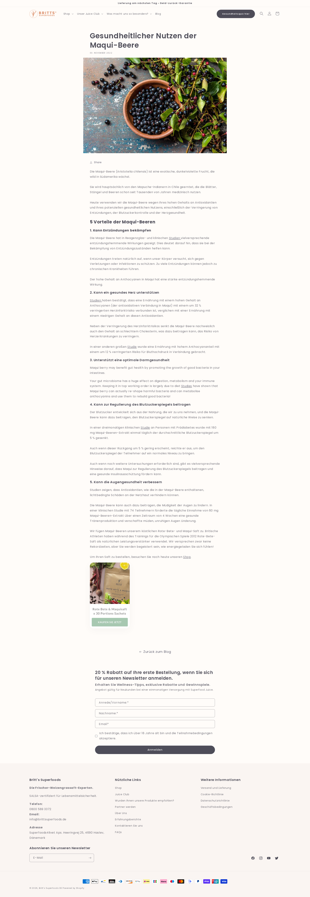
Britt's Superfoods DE (50, 888)
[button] (68, 14)
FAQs (118, 832)
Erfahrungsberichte (128, 819)
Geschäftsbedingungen (217, 807)
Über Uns (121, 813)
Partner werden (125, 807)
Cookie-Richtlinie (212, 794)
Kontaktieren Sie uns (129, 825)
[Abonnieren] (90, 858)
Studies (186, 386)
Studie (132, 347)
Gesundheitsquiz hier (236, 13)
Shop (187, 557)
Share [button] (98, 162)
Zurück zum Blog (157, 651)
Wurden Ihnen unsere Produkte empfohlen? (144, 800)
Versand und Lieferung (216, 788)
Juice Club (122, 794)
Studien (175, 238)
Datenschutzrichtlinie (215, 800)
